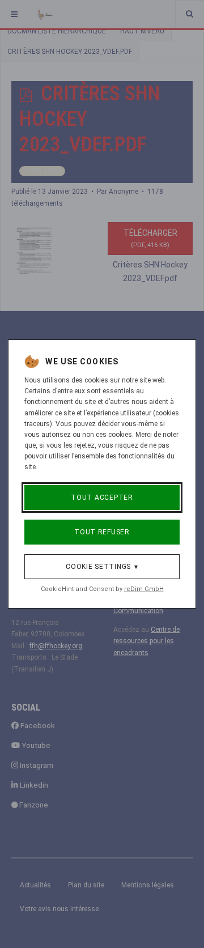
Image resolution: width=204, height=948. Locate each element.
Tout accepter (102, 497)
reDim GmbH (144, 589)
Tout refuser (102, 532)
